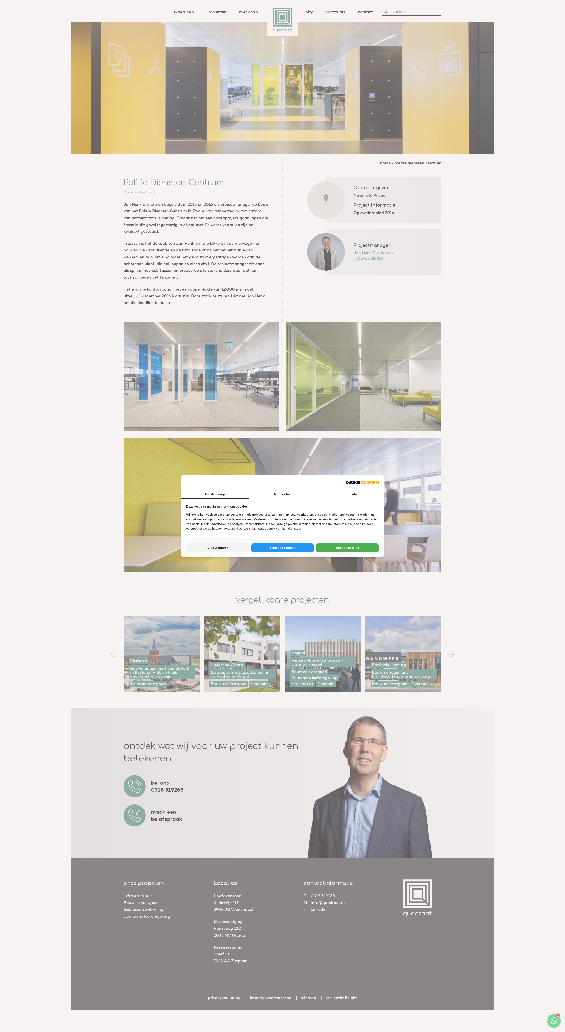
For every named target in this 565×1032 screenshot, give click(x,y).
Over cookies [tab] (282, 494)
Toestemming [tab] (215, 494)
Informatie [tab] (350, 494)
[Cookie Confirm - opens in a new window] (362, 482)
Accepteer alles (347, 547)
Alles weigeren (218, 547)
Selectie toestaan (282, 547)
